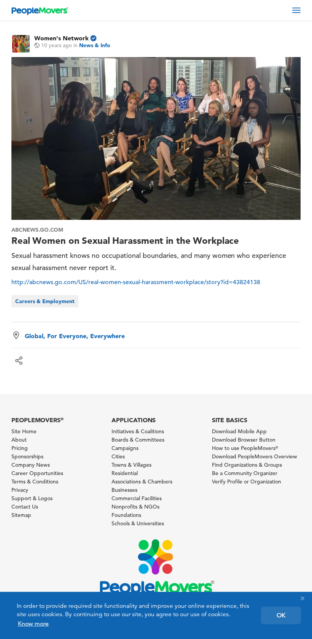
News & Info (94, 45)
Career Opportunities (37, 473)
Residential (124, 473)
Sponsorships (27, 456)
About (19, 439)
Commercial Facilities (136, 498)
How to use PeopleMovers (245, 448)
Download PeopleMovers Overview (254, 456)
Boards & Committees (137, 439)
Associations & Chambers (141, 481)
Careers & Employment (45, 301)
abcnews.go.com (37, 229)
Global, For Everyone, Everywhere (75, 336)
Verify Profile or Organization (246, 481)
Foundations (126, 515)
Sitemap (21, 515)
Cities (118, 456)
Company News (30, 464)
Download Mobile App (239, 431)
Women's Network (61, 38)
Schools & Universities (137, 523)
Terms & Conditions (34, 481)
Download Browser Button (243, 439)
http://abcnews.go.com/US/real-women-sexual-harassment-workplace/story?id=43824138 (135, 282)
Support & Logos (32, 498)
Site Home (24, 431)
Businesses (124, 489)
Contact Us (24, 506)
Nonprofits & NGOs (135, 506)
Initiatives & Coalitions (137, 431)
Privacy (19, 489)
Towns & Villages (131, 464)
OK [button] (281, 615)
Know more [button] (33, 624)
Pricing (19, 448)
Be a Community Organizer (244, 473)
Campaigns (124, 448)
